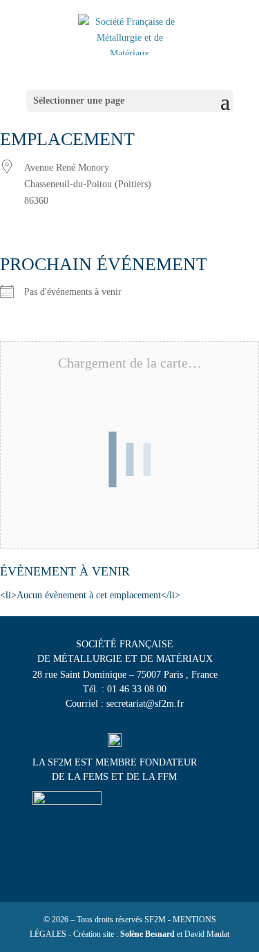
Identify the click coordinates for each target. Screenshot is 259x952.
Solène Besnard (147, 934)
